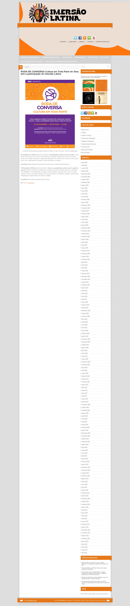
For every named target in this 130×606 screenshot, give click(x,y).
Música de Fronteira (87, 149)
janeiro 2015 (85, 464)
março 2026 (85, 168)
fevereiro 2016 (85, 427)
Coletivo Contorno (86, 135)
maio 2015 (84, 453)
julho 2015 (84, 447)
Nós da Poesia (86, 152)
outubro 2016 (85, 407)
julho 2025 (84, 188)
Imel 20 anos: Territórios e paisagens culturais (61, 61)
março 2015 (85, 458)
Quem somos (72, 41)
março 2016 (85, 424)
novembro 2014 (86, 470)
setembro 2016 (86, 410)
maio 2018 (84, 367)
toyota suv (92, 600)
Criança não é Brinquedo (88, 138)
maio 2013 (84, 515)
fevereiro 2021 (85, 305)
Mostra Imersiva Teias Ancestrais (32, 61)
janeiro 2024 (85, 225)
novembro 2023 (86, 231)
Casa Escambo (67, 57)
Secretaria (105, 593)
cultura (89, 593)
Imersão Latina (32, 600)
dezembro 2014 (86, 467)
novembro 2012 (86, 533)
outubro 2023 (85, 233)
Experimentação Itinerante (89, 144)
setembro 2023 (86, 236)
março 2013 (85, 521)
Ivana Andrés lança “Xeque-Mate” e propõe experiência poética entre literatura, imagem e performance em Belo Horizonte (94, 573)
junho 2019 (85, 353)
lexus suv (97, 600)
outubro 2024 (85, 211)
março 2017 (85, 399)
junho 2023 (85, 242)
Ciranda (84, 132)
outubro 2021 (85, 282)
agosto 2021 (85, 288)
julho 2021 (84, 290)
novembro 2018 (86, 362)
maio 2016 (84, 419)
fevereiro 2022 (85, 273)
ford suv (104, 600)
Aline (82, 593)
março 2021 (85, 302)
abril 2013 (84, 518)
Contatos (90, 41)
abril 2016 (84, 421)
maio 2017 (84, 393)
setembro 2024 (86, 213)
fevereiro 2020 (85, 333)
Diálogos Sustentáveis (88, 141)
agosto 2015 (85, 444)
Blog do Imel (105, 57)
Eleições (94, 593)
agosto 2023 (85, 239)
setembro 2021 (86, 285)
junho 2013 (85, 513)
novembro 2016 (86, 404)
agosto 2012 (85, 541)
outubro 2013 (85, 501)
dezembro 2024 (86, 205)
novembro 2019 (86, 342)
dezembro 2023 (86, 228)
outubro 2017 (85, 379)
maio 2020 (84, 325)
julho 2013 (84, 510)
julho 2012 (84, 544)
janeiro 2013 (85, 527)
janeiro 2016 (85, 430)
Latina (101, 593)
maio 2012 (84, 550)
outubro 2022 (85, 256)
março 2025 (85, 196)
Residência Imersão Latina (50, 57)
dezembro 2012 (86, 530)
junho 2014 (85, 481)
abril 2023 (84, 245)
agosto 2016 (85, 413)
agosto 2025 (85, 185)
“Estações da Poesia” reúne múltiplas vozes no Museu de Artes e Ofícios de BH (95, 578)
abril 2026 (84, 165)
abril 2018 (84, 370)
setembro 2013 (86, 504)
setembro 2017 (86, 382)
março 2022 (85, 270)
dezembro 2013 (86, 498)
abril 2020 (84, 327)
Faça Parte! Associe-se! (102, 41)
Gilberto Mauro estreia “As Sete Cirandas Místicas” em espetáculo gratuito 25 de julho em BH (95, 564)
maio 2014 (84, 484)
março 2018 (85, 373)
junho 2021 (85, 293)
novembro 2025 (86, 176)
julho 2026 (84, 162)
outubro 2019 (85, 344)
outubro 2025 (85, 179)
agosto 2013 (85, 507)
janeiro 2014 (85, 496)
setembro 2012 (86, 538)
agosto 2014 (85, 478)
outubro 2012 (85, 535)
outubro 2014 (85, 473)
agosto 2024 (85, 216)
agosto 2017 (85, 384)
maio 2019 (84, 356)
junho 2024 (85, 219)
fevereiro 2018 (85, 376)
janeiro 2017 (85, 401)
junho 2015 (85, 450)
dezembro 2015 (86, 433)
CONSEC (85, 593)
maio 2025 (84, 193)
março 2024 (85, 222)
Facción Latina (86, 147)
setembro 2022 (86, 259)
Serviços (82, 41)
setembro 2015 (86, 441)
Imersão (98, 593)
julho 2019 (84, 350)
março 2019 (85, 359)
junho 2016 (85, 416)
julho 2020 (84, 319)
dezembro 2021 (86, 276)
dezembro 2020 (86, 310)
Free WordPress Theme (78, 600)
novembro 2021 (86, 279)
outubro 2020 (85, 313)
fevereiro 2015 (85, 461)
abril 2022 (84, 268)
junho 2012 (85, 547)
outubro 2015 (85, 439)
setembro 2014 (86, 476)
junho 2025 (85, 191)
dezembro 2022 (86, 253)
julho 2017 (84, 387)
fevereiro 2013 (85, 524)
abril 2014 (84, 487)
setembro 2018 (86, 364)
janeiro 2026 (85, 171)
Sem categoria (31, 182)
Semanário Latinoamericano (30, 57)
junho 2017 (85, 390)
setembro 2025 (86, 182)
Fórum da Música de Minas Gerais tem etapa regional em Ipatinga (94, 568)
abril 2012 (84, 552)
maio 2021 (84, 296)
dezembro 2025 (86, 174)
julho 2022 (84, 262)
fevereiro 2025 (85, 199)
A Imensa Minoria (80, 57)
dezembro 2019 (86, 339)
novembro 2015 (86, 436)
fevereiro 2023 (85, 250)
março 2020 (85, 330)
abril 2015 (84, 456)
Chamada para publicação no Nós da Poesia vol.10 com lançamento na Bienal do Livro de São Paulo (95, 583)
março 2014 (85, 490)
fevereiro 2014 (85, 493)
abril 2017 (84, 396)
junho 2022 (85, 265)
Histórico (63, 41)
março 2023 (85, 248)
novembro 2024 (86, 208)
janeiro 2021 (85, 307)
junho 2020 (85, 322)
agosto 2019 (85, 347)
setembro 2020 (86, 316)
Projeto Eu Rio (93, 57)
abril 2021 (84, 299)
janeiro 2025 (85, 202)
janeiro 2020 (85, 336)
